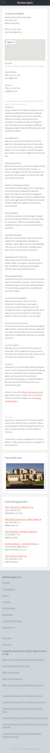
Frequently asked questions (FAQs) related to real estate (22, 696)
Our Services (6, 602)
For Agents (6, 583)
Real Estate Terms (8, 628)
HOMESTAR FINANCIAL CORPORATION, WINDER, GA (21, 532)
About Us (5, 596)
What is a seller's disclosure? (12, 679)
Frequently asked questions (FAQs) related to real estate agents (25, 718)
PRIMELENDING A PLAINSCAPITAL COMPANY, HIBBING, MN (23, 520)
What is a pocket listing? (10, 672)
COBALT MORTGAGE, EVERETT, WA (16, 556)
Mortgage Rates (7, 615)
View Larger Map (8, 63)
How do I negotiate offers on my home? (16, 666)
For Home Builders (8, 589)
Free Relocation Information (12, 621)
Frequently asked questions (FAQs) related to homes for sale (23, 702)
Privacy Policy (7, 638)
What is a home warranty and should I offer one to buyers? (22, 685)
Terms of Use (7, 645)
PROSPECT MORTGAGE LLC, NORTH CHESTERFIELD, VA (22, 544)
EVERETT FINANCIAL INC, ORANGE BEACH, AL (19, 507)
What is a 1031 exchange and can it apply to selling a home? (23, 660)
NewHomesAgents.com (31, 749)
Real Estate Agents (8, 608)
